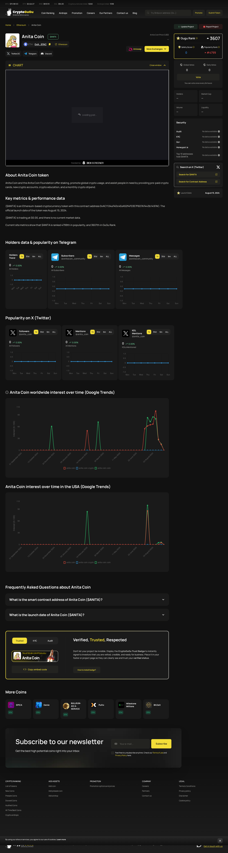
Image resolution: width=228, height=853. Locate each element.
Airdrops (63, 12)
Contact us (122, 12)
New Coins (9, 791)
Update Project (187, 26)
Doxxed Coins (11, 800)
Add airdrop (53, 796)
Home (8, 25)
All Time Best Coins (13, 810)
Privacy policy (185, 791)
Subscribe (161, 743)
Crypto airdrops (11, 815)
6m (33, 256)
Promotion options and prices (102, 786)
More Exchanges (155, 49)
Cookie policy (184, 800)
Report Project (212, 26)
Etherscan (62, 44)
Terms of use (158, 752)
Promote (198, 12)
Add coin (52, 786)
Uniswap (137, 49)
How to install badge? (87, 670)
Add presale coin (56, 791)
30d (27, 256)
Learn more (61, 839)
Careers (91, 12)
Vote (198, 77)
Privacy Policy (121, 755)
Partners (145, 791)
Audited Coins (11, 805)
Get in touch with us (213, 846)
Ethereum (21, 25)
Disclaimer (183, 796)
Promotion (77, 12)
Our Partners (105, 12)
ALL (39, 256)
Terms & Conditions (187, 786)
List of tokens (11, 786)
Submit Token (214, 12)
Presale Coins (11, 796)
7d (22, 256)
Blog (135, 12)
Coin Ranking (47, 12)
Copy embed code (37, 669)
